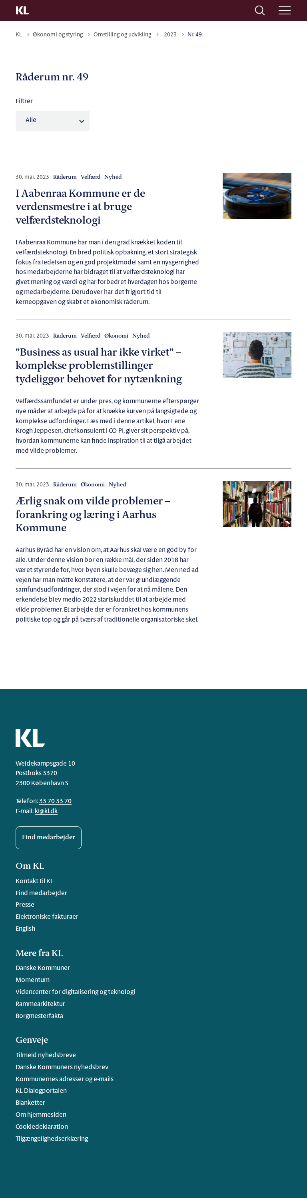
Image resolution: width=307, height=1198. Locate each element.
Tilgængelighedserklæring (52, 1139)
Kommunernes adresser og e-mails (65, 1079)
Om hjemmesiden (41, 1115)
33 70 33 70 (55, 801)
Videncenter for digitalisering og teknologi (75, 992)
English (25, 929)
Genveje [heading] (32, 1040)
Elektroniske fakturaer (47, 917)
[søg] (260, 10)
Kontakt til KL (35, 881)
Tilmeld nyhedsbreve (46, 1055)
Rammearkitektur (40, 1004)
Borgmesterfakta (39, 1016)
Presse (25, 905)
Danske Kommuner (43, 968)
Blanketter (30, 1103)
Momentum (33, 980)
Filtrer (24, 101)
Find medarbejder (48, 837)
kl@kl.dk (46, 811)
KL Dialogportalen (41, 1091)
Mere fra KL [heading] (39, 953)
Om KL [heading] (30, 866)
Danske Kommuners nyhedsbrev (62, 1067)
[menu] (284, 10)
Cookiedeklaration (42, 1127)
